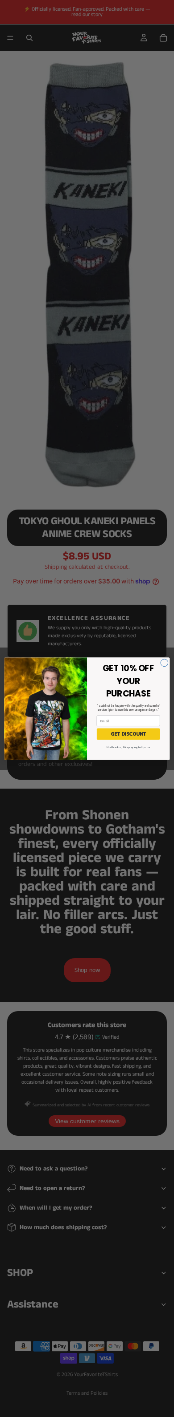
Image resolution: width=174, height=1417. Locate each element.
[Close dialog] (164, 662)
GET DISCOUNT (128, 733)
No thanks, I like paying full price (128, 747)
